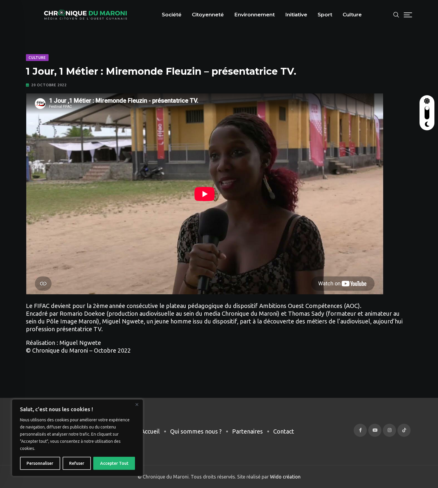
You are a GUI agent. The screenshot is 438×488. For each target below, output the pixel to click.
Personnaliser (40, 463)
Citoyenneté (208, 15)
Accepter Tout (114, 463)
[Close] (136, 404)
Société (171, 15)
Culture (352, 15)
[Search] (396, 14)
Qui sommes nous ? (196, 431)
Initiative (296, 15)
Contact (283, 431)
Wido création (285, 476)
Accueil (150, 431)
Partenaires (247, 431)
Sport (325, 15)
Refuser (76, 463)
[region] (77, 437)
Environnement (254, 15)
